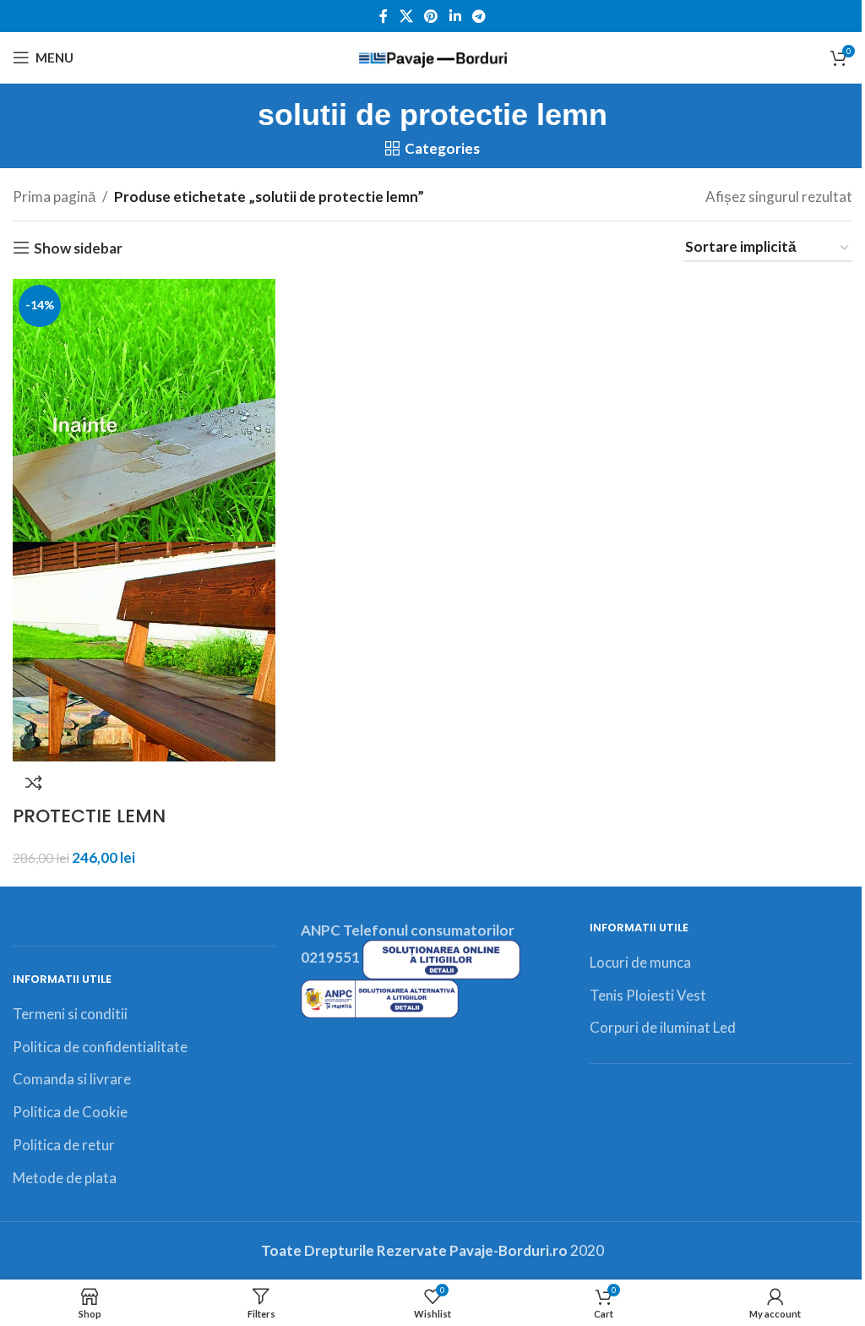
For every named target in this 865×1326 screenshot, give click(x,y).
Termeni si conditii (70, 1014)
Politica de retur (64, 1145)
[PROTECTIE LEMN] (144, 408)
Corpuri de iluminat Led (663, 1027)
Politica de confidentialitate (100, 1047)
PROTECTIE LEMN (89, 816)
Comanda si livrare (72, 1079)
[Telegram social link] (478, 16)
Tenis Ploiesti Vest (648, 995)
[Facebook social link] (383, 16)
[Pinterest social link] (431, 16)
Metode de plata (65, 1178)
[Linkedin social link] (454, 16)
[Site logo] (433, 55)
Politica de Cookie (70, 1112)
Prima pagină (54, 196)
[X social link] (406, 16)
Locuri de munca (640, 962)
